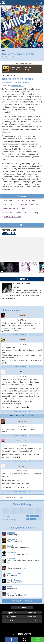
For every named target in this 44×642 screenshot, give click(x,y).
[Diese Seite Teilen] (11, 639)
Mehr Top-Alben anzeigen (22, 601)
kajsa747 (22, 315)
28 (30, 548)
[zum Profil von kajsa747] (3, 315)
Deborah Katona (17, 86)
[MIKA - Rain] (9, 267)
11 (21, 535)
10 (21, 541)
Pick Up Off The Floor (12, 217)
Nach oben (22, 608)
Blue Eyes (34, 204)
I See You (23, 204)
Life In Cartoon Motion (13, 102)
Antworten (22, 334)
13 (21, 582)
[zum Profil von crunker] (3, 466)
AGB (11, 621)
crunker (22, 466)
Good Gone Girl (9, 208)
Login (41, 2)
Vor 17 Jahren (22, 320)
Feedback (32, 621)
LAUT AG (27, 634)
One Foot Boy (22, 213)
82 (10, 563)
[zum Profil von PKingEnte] (3, 421)
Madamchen (22, 440)
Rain (5, 204)
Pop (7, 58)
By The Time (8, 213)
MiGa (22, 372)
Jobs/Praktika (32, 617)
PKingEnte (22, 421)
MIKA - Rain (9, 233)
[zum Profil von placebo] (3, 340)
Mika (3, 50)
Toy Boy (35, 213)
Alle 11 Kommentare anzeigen (22, 416)
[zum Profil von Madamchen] (3, 441)
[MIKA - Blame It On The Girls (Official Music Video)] (28, 267)
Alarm (16, 334)
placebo (22, 339)
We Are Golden (9, 200)
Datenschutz (32, 613)
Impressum (11, 613)
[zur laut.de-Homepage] (2, 2)
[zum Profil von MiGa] (3, 372)
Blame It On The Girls (26, 200)
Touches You (24, 208)
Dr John (13, 204)
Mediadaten (11, 617)
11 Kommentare (10, 310)
